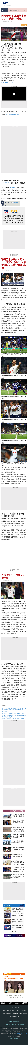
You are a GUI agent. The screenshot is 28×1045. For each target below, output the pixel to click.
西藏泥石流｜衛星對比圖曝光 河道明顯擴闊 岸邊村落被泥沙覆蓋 (17, 876)
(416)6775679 (5, 183)
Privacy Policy (6, 1010)
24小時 (7, 811)
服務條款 (25, 1013)
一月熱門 (21, 811)
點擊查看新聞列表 (14, 10)
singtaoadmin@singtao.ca (21, 1033)
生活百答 (12, 188)
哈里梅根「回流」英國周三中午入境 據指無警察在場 (17, 822)
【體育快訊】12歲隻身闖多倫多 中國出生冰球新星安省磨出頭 (17, 836)
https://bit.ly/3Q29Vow (12, 114)
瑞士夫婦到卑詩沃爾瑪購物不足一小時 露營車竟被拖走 (17, 816)
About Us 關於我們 (7, 1013)
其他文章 (4, 10)
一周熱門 (14, 811)
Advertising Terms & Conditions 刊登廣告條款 (14, 1024)
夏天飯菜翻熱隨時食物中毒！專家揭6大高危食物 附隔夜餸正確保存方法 (17, 869)
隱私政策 (12, 1010)
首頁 (4, 6)
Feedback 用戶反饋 (14, 1016)
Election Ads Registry (14, 1021)
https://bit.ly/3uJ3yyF (7, 82)
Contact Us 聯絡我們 (21, 1010)
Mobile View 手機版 (14, 1038)
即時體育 (8, 6)
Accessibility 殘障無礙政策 (15, 1008)
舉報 (24, 25)
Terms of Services (18, 1013)
